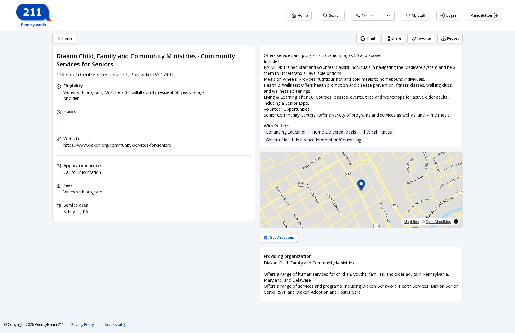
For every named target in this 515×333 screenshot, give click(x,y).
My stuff (418, 15)
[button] (361, 186)
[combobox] (373, 16)
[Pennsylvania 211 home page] (33, 15)
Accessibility (115, 324)
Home (303, 15)
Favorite (424, 38)
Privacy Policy (82, 324)
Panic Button (481, 15)
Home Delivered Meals (334, 132)
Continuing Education (286, 132)
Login (451, 15)
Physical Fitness (377, 132)
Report (453, 38)
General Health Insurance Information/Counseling (313, 140)
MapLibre (411, 221)
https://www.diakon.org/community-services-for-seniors (117, 145)
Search (335, 15)
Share (396, 38)
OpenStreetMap (438, 221)
